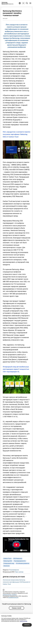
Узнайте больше (23, 621)
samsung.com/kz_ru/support (10, 594)
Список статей (16, 608)
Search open (27, 3)
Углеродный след (9, 563)
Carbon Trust (7, 558)
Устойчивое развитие (22, 563)
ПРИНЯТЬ (27, 625)
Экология (6, 566)
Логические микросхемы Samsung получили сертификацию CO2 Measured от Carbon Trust (16, 582)
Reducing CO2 (8, 561)
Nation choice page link (19, 3)
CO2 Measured (17, 558)
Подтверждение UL (20, 561)
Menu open (30, 3)
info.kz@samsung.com (13, 597)
